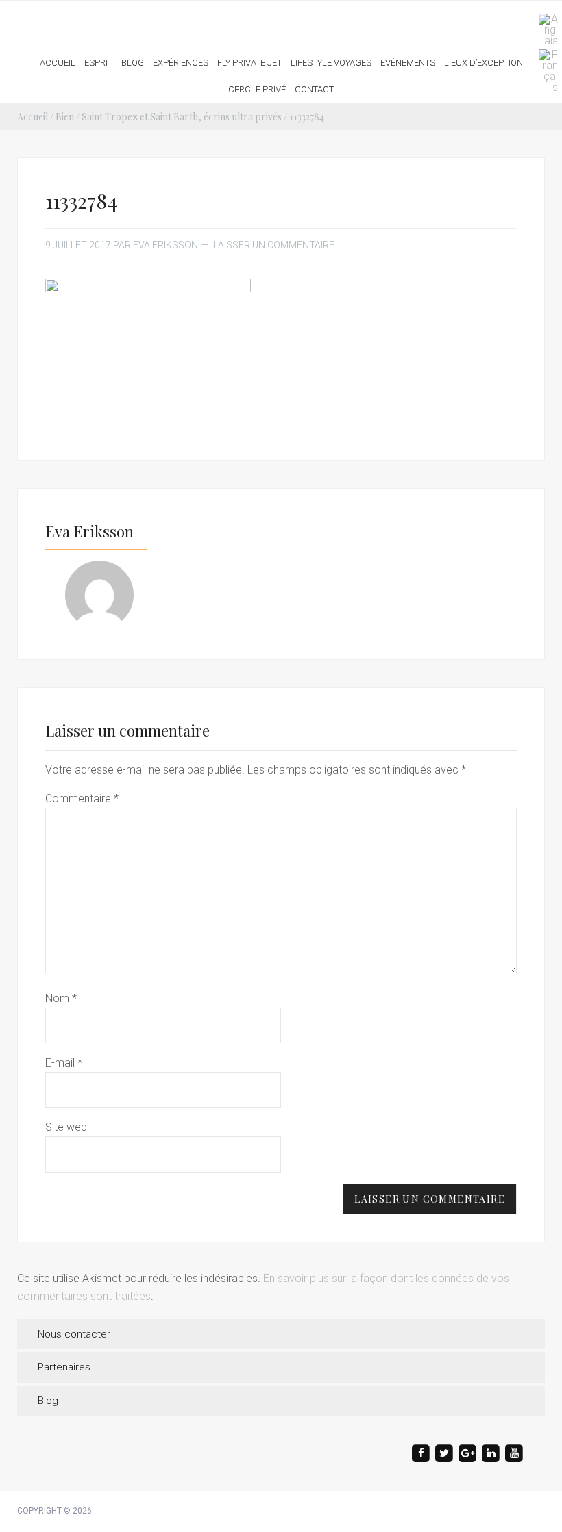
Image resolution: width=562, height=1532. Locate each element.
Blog (48, 1400)
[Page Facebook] (421, 1453)
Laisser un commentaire (273, 245)
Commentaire (82, 798)
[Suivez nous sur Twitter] (444, 1453)
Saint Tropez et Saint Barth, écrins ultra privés (182, 116)
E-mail (63, 1062)
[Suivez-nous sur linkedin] (490, 1453)
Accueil (32, 116)
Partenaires (64, 1367)
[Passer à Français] (545, 71)
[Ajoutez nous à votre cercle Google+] (467, 1453)
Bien (65, 116)
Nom (61, 998)
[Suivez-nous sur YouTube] (514, 1453)
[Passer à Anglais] (545, 30)
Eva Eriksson (281, 20)
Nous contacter (74, 1334)
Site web (66, 1127)
